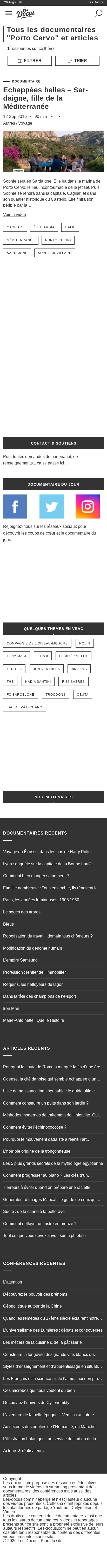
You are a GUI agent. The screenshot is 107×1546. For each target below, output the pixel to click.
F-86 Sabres (73, 682)
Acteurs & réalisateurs (23, 1451)
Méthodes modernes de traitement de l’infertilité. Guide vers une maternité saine (53, 1116)
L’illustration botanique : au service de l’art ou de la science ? (49, 1439)
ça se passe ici (50, 463)
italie (70, 227)
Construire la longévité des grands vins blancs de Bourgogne (48, 1355)
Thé (10, 682)
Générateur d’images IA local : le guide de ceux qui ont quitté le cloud (53, 1200)
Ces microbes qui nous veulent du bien (39, 1390)
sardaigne (17, 253)
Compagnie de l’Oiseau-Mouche (37, 643)
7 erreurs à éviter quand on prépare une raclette (46, 1187)
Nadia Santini (38, 682)
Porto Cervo (58, 240)
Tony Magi (16, 656)
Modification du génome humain (32, 948)
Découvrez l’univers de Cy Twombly (36, 1402)
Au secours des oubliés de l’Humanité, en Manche (49, 1426)
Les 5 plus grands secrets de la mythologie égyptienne (53, 1163)
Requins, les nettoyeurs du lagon (33, 984)
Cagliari (15, 227)
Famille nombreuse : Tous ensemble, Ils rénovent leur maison (52, 888)
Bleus (8, 924)
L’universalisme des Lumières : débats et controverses (53, 1330)
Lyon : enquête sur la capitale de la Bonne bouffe (48, 864)
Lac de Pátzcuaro (24, 707)
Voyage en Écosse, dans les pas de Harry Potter (47, 852)
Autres (9, 123)
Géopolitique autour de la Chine (32, 1306)
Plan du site (52, 1541)
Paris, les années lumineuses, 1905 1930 (41, 900)
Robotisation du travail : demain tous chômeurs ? (48, 936)
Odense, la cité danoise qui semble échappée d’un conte (49, 1080)
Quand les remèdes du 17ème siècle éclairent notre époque (50, 1319)
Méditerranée (21, 240)
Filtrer (32, 60)
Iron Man (11, 1008)
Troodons (56, 694)
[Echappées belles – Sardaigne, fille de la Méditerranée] (53, 176)
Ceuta (83, 694)
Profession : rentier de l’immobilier (34, 972)
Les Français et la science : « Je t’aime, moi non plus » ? (53, 1379)
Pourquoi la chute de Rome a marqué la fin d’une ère (51, 1067)
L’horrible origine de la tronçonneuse (36, 1151)
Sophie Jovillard (55, 253)
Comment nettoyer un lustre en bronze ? (40, 1223)
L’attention (12, 1282)
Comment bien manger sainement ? (36, 876)
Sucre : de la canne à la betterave (34, 1211)
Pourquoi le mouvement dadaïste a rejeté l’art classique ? (44, 1140)
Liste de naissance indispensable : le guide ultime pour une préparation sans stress (49, 1091)
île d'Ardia (44, 227)
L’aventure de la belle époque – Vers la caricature (48, 1415)
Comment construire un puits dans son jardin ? (46, 1103)
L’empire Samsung (20, 960)
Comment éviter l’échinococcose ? (34, 1127)
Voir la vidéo (14, 214)
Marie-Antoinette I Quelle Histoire (33, 1020)
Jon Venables (46, 669)
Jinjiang (79, 669)
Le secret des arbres (22, 912)
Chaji (43, 656)
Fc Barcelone (20, 694)
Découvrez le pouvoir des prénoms (35, 1294)
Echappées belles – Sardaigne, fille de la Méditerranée (45, 98)
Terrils (14, 669)
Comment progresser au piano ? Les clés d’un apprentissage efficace (45, 1176)
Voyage (25, 123)
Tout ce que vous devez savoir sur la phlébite (44, 1235)
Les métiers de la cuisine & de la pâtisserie (42, 1342)
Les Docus (27, 1541)
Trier (80, 60)
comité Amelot (73, 656)
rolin (84, 643)
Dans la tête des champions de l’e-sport (39, 996)
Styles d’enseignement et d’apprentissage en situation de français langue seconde (53, 1367)
